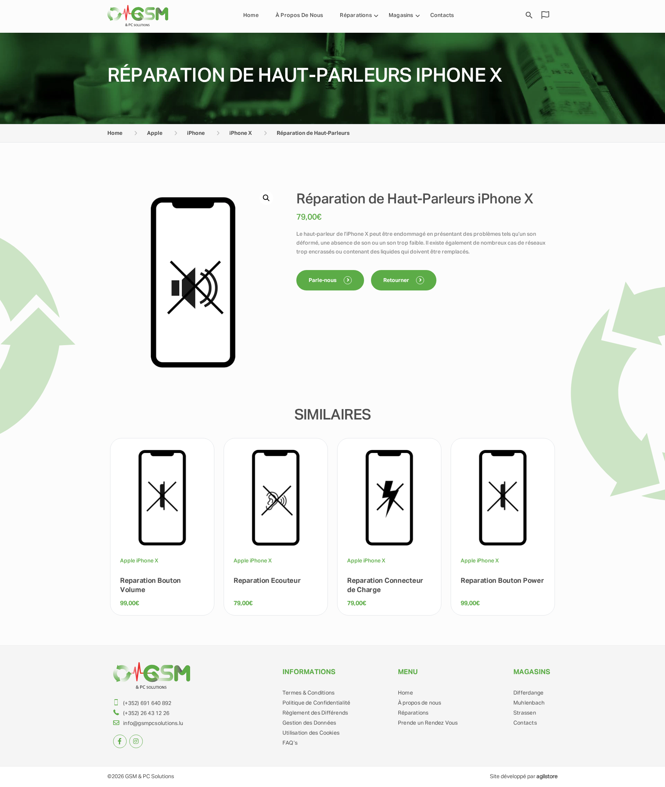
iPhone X (240, 133)
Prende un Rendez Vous (428, 723)
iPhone (196, 133)
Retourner (396, 280)
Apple (154, 133)
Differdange (528, 693)
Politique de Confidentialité (316, 703)
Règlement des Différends (315, 713)
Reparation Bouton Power (502, 580)
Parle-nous (323, 280)
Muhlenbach (529, 703)
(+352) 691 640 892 (147, 703)
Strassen (524, 713)
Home (251, 15)
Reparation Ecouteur (267, 580)
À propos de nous (299, 15)
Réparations (413, 713)
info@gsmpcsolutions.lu (153, 723)
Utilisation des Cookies (310, 733)
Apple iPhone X (139, 561)
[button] (266, 198)
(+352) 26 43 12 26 (146, 713)
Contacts (442, 15)
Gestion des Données (309, 723)
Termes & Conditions (308, 693)
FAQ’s (289, 743)
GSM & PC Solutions (149, 776)
